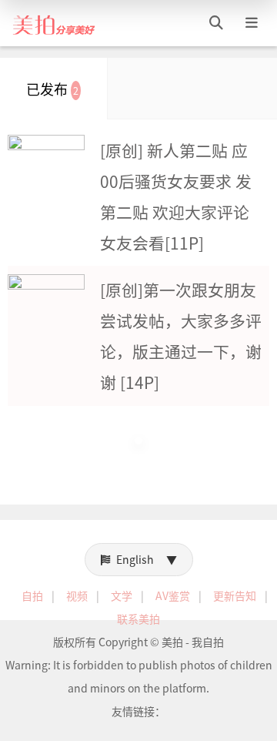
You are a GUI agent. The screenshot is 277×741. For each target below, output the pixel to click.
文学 (121, 595)
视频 (77, 595)
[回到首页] (54, 23)
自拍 (32, 595)
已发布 (52, 89)
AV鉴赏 (172, 595)
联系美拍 (138, 618)
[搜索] (216, 23)
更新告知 (234, 595)
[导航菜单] (251, 23)
